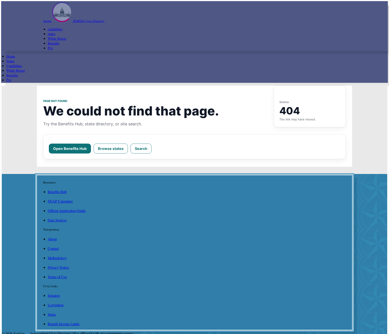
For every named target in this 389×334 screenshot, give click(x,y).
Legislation (55, 304)
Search (141, 148)
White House (57, 38)
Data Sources (57, 220)
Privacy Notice (58, 267)
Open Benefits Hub (70, 148)
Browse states (111, 148)
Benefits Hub (57, 191)
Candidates (14, 65)
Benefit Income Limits (63, 323)
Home (10, 56)
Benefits (53, 43)
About (52, 239)
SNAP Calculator (60, 201)
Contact (53, 248)
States (10, 61)
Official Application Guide (67, 210)
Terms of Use (57, 276)
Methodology (57, 257)
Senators (54, 295)
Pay (50, 47)
